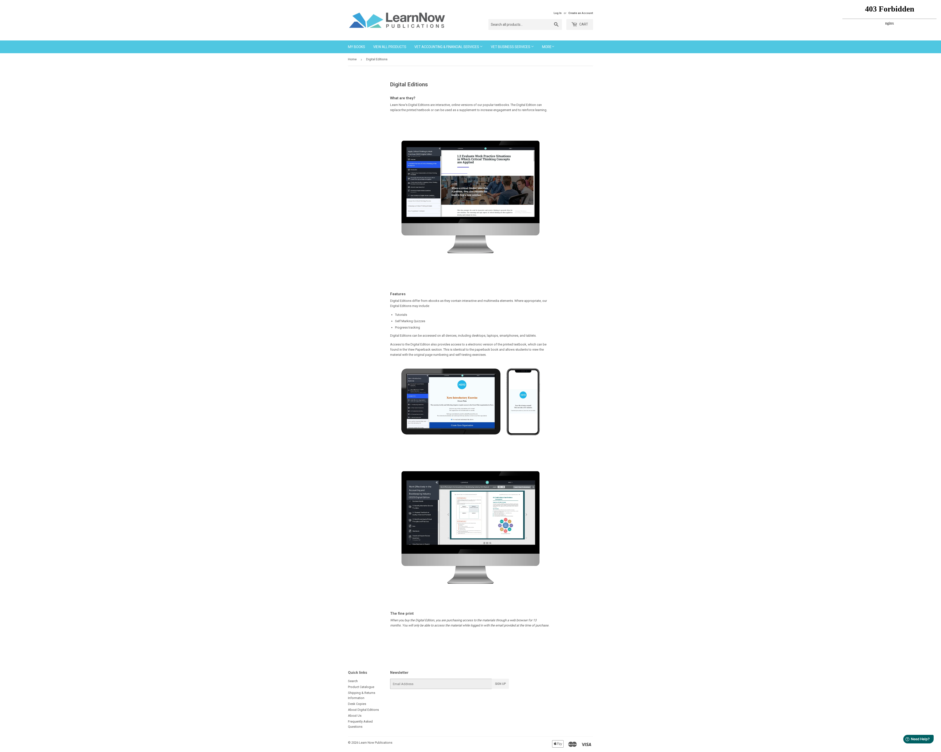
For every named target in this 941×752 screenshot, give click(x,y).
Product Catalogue (361, 687)
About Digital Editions (363, 710)
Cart (583, 24)
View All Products (389, 47)
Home (352, 59)
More (547, 47)
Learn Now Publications (375, 742)
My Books (356, 47)
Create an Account (580, 13)
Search (353, 681)
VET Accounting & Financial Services (447, 47)
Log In (558, 13)
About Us (354, 715)
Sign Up (500, 684)
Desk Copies (357, 704)
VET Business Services (511, 47)
